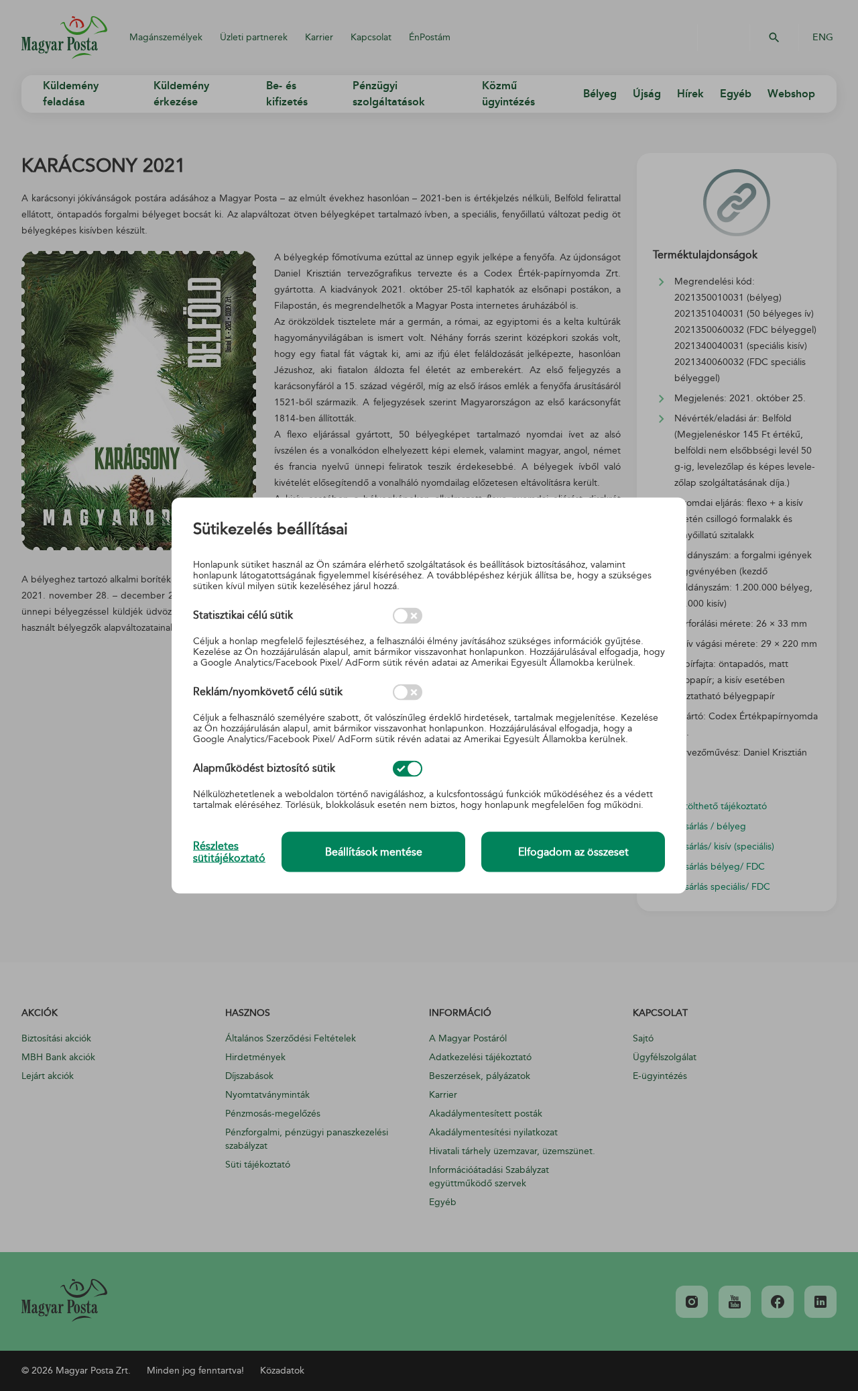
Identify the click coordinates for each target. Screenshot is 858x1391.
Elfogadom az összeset (573, 852)
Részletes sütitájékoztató (229, 851)
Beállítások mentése (373, 852)
